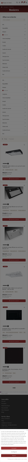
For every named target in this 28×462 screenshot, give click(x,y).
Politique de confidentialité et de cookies (17, 459)
